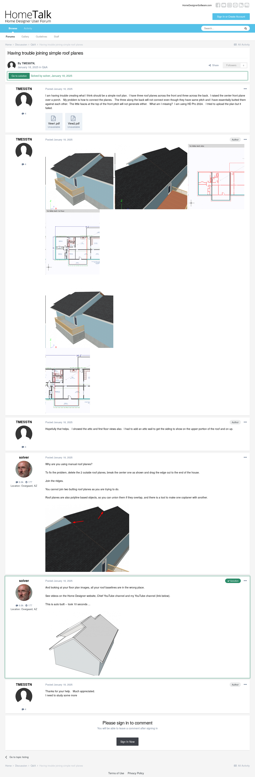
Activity (28, 28)
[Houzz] (241, 4)
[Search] (246, 28)
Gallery (25, 36)
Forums (10, 36)
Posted (58, 89)
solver (24, 457)
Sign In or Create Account (231, 16)
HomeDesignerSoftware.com (197, 5)
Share (215, 65)
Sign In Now (127, 741)
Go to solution (19, 76)
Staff (56, 36)
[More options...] (245, 89)
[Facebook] (218, 4)
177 (29, 482)
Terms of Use (116, 773)
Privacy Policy (136, 773)
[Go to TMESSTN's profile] (11, 65)
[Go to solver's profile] (23, 469)
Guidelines (41, 36)
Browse (13, 28)
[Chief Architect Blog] (247, 4)
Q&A (44, 67)
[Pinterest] (235, 4)
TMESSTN (28, 63)
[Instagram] (229, 4)
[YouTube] (223, 4)
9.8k (21, 482)
